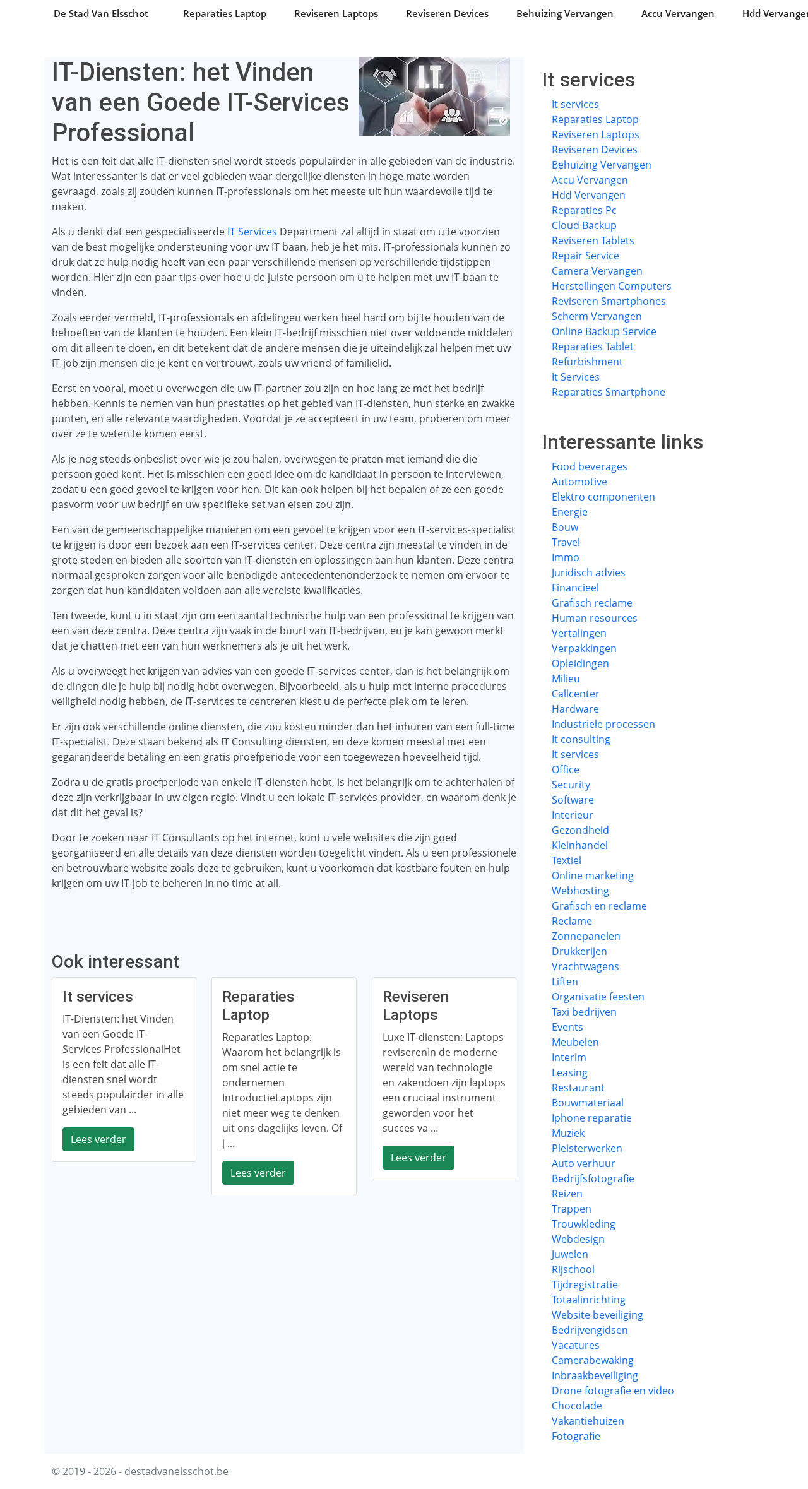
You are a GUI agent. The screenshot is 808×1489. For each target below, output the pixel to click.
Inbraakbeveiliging (595, 1375)
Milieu (566, 678)
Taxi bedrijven (584, 1012)
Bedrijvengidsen (590, 1330)
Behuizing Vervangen (565, 13)
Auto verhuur (583, 1163)
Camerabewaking (593, 1360)
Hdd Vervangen (589, 195)
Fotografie (576, 1436)
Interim (569, 1057)
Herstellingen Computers (612, 286)
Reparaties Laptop (224, 13)
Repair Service (585, 256)
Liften (565, 981)
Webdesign (578, 1239)
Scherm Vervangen (597, 316)
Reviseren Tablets (593, 240)
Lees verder (98, 1139)
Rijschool (573, 1269)
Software (573, 800)
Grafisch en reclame (599, 906)
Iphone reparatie (592, 1118)
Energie (570, 512)
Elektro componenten (603, 497)
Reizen (567, 1194)
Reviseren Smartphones (609, 301)
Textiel (566, 860)
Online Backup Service (604, 331)
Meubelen (575, 1042)
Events (567, 1027)
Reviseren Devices (447, 13)
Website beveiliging (597, 1315)
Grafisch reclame (592, 603)
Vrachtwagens (585, 966)
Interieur (572, 815)
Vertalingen (579, 633)
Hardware (575, 709)
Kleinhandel (580, 845)
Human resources (595, 618)
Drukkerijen (579, 951)
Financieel (575, 588)
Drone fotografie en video (613, 1390)
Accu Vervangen (678, 13)
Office (565, 769)
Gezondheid (580, 830)
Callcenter (576, 694)
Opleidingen (580, 663)
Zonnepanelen (586, 936)
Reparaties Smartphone (608, 392)
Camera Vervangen (597, 271)
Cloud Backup (584, 225)
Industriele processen (603, 724)
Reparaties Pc (584, 210)
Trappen (571, 1209)
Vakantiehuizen (588, 1421)
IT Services (252, 232)
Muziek (568, 1133)
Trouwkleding (583, 1224)
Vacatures (576, 1345)
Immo (565, 557)
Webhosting (580, 891)
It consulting (581, 739)
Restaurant (578, 1088)
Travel (566, 542)
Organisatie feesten (598, 997)
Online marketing (593, 875)
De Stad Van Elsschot (101, 13)
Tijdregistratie (585, 1284)
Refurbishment (587, 362)
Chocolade (577, 1406)
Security (571, 785)
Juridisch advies (589, 572)
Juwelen (570, 1254)
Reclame (572, 921)
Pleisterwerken (587, 1148)
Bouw (565, 527)
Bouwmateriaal (588, 1103)
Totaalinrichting (589, 1300)
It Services (576, 377)
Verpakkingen (584, 648)
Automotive (579, 482)
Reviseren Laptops (336, 13)
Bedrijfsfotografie (593, 1178)
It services (575, 104)
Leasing (570, 1072)
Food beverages (589, 466)
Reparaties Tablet (593, 346)
